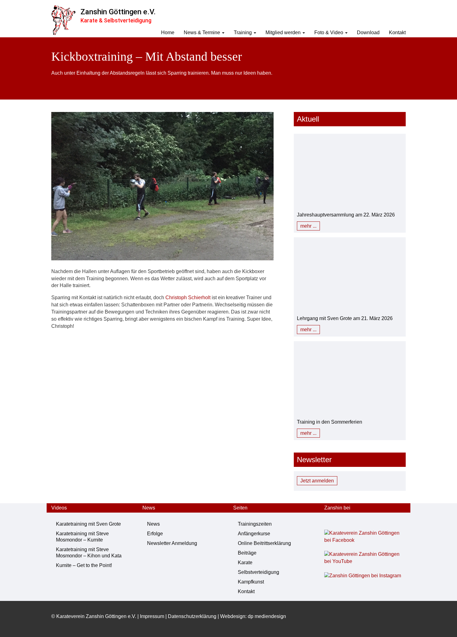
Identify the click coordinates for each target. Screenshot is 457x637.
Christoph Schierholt (187, 297)
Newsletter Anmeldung (172, 543)
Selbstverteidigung (258, 572)
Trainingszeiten (255, 524)
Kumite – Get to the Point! (84, 565)
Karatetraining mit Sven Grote (88, 524)
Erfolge (155, 533)
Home (167, 32)
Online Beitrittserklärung (264, 543)
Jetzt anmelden (317, 480)
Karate (245, 562)
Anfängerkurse (254, 533)
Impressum (152, 616)
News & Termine (202, 32)
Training (243, 32)
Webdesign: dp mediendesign (253, 616)
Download (368, 32)
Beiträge (247, 553)
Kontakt (397, 32)
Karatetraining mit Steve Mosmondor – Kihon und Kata (89, 552)
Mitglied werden (283, 32)
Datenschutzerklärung (192, 616)
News (153, 524)
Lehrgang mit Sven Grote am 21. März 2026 (345, 318)
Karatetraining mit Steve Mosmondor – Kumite (82, 536)
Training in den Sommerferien (329, 422)
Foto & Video (329, 32)
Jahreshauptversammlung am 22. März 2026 (346, 214)
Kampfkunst (251, 581)
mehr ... (308, 226)
